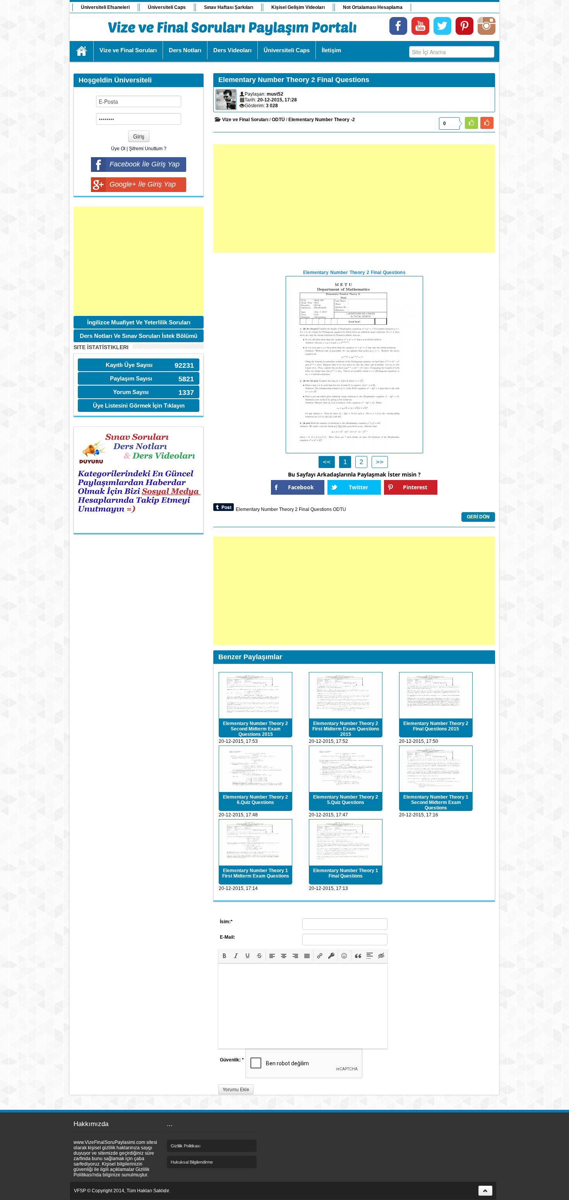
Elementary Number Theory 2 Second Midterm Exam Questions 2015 (255, 729)
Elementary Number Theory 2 (267, 509)
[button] (224, 955)
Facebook (301, 487)
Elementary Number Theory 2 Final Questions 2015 (435, 726)
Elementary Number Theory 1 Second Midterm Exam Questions (435, 802)
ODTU (339, 509)
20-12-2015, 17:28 (277, 100)
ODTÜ (278, 119)
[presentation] (224, 955)
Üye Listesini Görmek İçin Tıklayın (139, 405)
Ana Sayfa (82, 51)
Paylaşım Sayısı (131, 378)
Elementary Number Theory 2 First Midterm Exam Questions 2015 (345, 729)
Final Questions (315, 509)
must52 (275, 94)
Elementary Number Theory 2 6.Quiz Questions (255, 799)
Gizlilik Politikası (186, 1145)
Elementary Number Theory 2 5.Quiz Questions (345, 799)
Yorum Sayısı (131, 392)
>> (380, 462)
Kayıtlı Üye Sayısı (129, 365)
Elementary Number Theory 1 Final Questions (345, 873)
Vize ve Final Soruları (245, 119)
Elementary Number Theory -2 (321, 119)
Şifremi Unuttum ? (147, 148)
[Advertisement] (139, 261)
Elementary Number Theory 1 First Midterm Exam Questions (255, 873)
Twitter (358, 487)
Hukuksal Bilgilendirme (192, 1162)
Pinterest (415, 487)
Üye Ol (118, 148)
